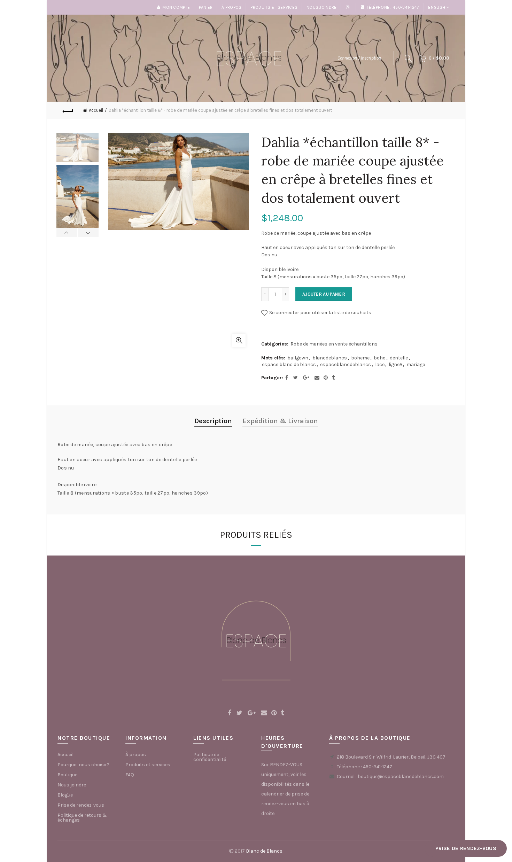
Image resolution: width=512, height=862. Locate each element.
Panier (206, 7)
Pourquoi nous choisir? (83, 765)
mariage (415, 364)
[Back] (68, 110)
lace (380, 364)
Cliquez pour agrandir (239, 340)
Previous (67, 232)
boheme (360, 358)
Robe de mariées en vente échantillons (334, 344)
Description (213, 421)
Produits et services (273, 7)
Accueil (96, 110)
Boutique (67, 775)
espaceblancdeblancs (345, 364)
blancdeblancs (329, 358)
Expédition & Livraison (280, 421)
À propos (231, 7)
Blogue (65, 795)
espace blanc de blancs (289, 364)
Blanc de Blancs (264, 851)
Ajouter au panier (323, 294)
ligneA (395, 364)
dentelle (399, 358)
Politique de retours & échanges (82, 817)
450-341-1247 (377, 767)
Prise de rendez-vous (80, 805)
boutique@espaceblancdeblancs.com (401, 776)
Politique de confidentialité (209, 757)
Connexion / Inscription (359, 58)
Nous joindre (322, 7)
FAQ (129, 775)
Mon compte (176, 7)
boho (380, 358)
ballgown (297, 358)
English (436, 7)
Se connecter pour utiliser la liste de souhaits (319, 313)
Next (88, 232)
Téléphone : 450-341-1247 (392, 7)
